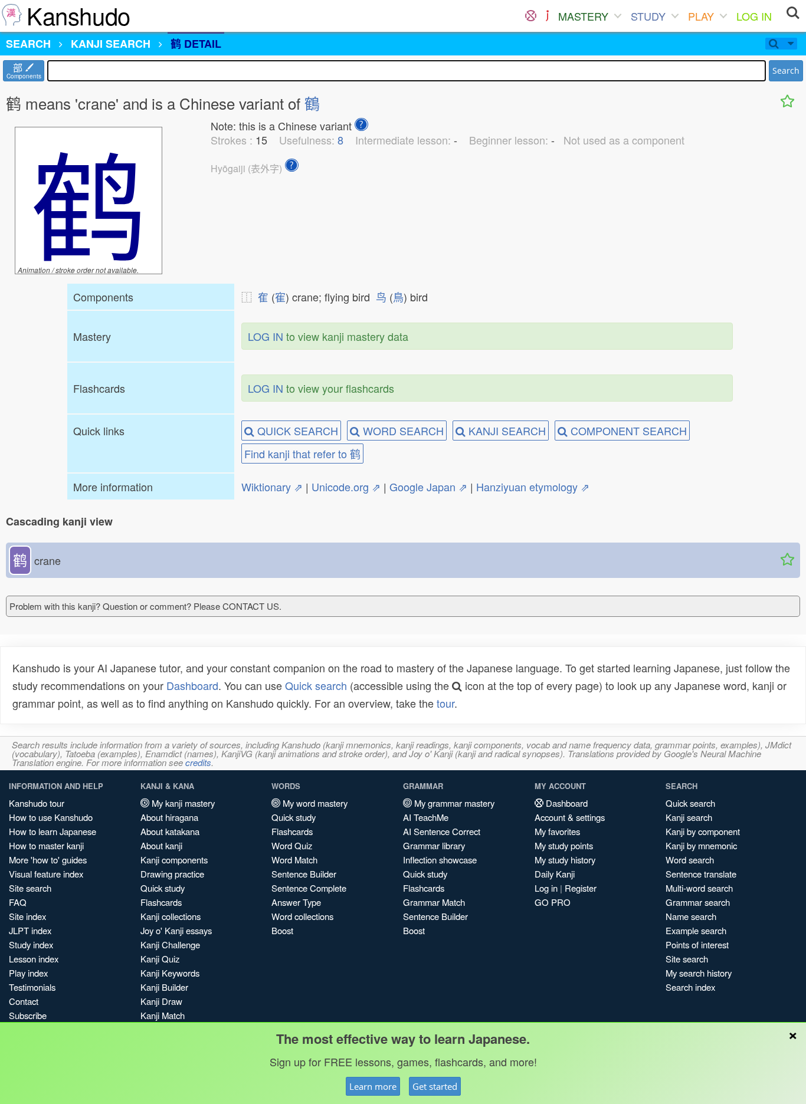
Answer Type (296, 902)
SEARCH (28, 43)
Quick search (316, 685)
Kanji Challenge (170, 944)
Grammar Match (434, 902)
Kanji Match (162, 1015)
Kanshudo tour (36, 803)
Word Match (294, 859)
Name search (691, 916)
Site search (30, 888)
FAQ (18, 902)
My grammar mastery (453, 803)
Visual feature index (46, 874)
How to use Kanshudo (51, 817)
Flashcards (161, 902)
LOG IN (754, 16)
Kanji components (174, 859)
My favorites (557, 831)
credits (198, 762)
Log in (546, 888)
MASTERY (583, 16)
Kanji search (689, 817)
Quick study (162, 888)
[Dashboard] (530, 16)
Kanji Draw (161, 1001)
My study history (565, 859)
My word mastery (314, 803)
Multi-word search (699, 888)
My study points (564, 845)
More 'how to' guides (48, 859)
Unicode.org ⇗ (346, 486)
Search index (690, 987)
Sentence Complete (308, 888)
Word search (690, 859)
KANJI (110, 43)
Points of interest (697, 944)
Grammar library (434, 845)
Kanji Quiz (159, 958)
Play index (28, 973)
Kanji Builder (164, 987)
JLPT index (30, 930)
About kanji (161, 845)
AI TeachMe (425, 817)
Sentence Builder (303, 874)
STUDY (648, 16)
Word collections (302, 916)
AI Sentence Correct (441, 831)
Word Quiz (291, 845)
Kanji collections (170, 916)
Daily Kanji (555, 874)
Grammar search (698, 902)
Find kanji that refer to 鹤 (302, 453)
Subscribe (28, 1015)
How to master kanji (46, 845)
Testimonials (32, 987)
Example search (696, 930)
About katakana (169, 831)
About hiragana (169, 817)
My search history (699, 973)
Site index (27, 916)
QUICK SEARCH (296, 430)
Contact (23, 1001)
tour (445, 703)
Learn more (373, 1086)
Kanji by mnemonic (701, 845)
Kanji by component (703, 831)
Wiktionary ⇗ (272, 486)
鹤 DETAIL (196, 43)
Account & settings (570, 817)
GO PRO (553, 902)
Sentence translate (701, 874)
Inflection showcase (440, 859)
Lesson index (33, 958)
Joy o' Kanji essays (176, 930)
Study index (31, 944)
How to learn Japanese (52, 831)
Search (786, 70)
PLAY (701, 16)
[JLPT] (547, 16)
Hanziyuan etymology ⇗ (532, 486)
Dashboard (192, 685)
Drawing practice (172, 874)
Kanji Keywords (169, 973)
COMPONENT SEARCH (627, 430)
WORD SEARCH (402, 430)
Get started (434, 1086)
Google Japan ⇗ (428, 486)
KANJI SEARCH (506, 430)
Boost (282, 930)
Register (581, 888)
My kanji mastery (182, 803)
